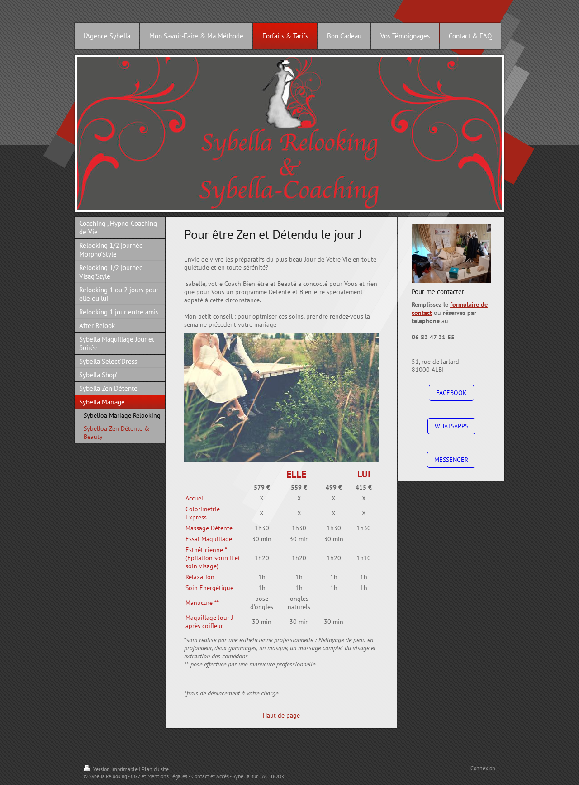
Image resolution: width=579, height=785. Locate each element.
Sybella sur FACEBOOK (259, 776)
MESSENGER (451, 460)
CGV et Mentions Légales (159, 776)
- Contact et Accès (209, 776)
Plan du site (155, 769)
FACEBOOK (451, 393)
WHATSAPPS (451, 426)
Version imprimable (115, 769)
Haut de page (281, 715)
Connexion (482, 768)
